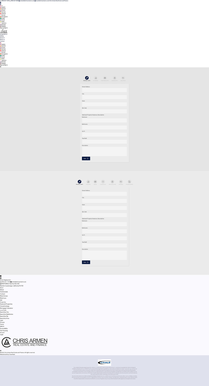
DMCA (2, 326)
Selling (2, 36)
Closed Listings (4, 306)
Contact (2, 41)
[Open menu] (0, 66)
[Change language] (1, 5)
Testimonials (4, 292)
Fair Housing (4, 330)
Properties (3, 34)
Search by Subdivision (6, 314)
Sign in (6, 27)
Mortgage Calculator (6, 308)
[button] (86, 158)
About (1, 39)
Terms (2, 324)
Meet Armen (4, 296)
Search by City (4, 312)
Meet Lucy (3, 298)
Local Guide (3, 310)
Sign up (2, 27)
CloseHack (12, 354)
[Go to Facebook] (0, 2)
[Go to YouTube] (0, 4)
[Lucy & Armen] (24, 348)
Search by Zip (4, 316)
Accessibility (4, 328)
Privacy (2, 322)
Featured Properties (6, 304)
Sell (1, 300)
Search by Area (4, 318)
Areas (1, 37)
